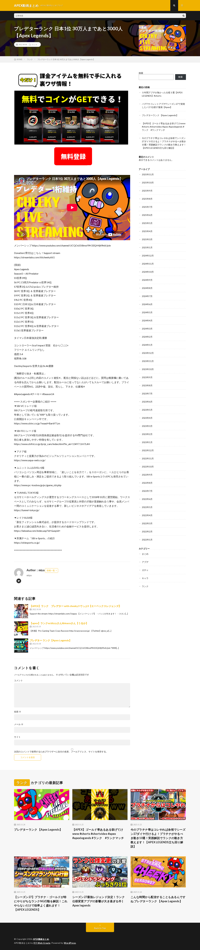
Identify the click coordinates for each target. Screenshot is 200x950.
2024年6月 (147, 304)
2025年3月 (147, 239)
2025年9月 (147, 190)
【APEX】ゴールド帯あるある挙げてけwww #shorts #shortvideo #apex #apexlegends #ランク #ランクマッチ (163, 126)
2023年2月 (147, 434)
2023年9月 (147, 377)
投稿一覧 (51, 570)
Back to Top (100, 928)
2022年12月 (148, 450)
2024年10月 (148, 271)
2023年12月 (148, 353)
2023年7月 (147, 393)
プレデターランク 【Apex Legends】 (160, 115)
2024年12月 (148, 255)
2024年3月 (147, 328)
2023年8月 (147, 385)
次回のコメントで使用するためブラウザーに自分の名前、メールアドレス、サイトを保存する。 (61, 752)
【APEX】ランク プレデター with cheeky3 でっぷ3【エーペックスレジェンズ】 (75, 605)
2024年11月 (148, 263)
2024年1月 (147, 345)
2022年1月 (147, 539)
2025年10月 (148, 182)
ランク (34, 44)
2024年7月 (147, 296)
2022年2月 (147, 531)
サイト (17, 737)
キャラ (145, 578)
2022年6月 (147, 499)
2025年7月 (147, 207)
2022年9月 (147, 474)
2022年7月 (147, 491)
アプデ (145, 562)
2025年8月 (147, 198)
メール (18, 724)
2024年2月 (147, 336)
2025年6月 (147, 215)
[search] (183, 15)
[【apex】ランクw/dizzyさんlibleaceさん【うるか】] (21, 628)
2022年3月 (147, 523)
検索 (141, 73)
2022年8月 (147, 482)
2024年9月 (147, 280)
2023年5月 (147, 409)
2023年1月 (147, 442)
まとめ (145, 553)
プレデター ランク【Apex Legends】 (51, 640)
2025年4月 (147, 231)
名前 (17, 712)
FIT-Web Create (42, 943)
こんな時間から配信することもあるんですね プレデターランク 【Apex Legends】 (158, 899)
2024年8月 (147, 288)
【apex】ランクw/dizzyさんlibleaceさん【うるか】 (59, 623)
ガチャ (145, 570)
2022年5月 (147, 507)
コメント (18, 680)
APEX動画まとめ (41, 939)
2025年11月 (148, 174)
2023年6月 (147, 401)
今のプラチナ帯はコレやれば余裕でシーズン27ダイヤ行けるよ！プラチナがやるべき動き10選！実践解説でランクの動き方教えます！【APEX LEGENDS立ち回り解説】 (158, 838)
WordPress (70, 943)
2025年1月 (147, 247)
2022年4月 (147, 515)
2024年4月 (147, 320)
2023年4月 (147, 418)
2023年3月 (147, 426)
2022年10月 (148, 466)
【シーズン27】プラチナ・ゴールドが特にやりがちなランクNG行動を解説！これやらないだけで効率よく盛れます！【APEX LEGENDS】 (41, 903)
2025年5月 (147, 223)
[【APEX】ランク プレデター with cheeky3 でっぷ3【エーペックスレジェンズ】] (21, 611)
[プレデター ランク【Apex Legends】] (21, 645)
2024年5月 (147, 312)
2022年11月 (148, 458)
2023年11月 (148, 361)
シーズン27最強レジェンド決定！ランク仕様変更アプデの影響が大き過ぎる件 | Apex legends (98, 901)
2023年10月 (148, 369)
